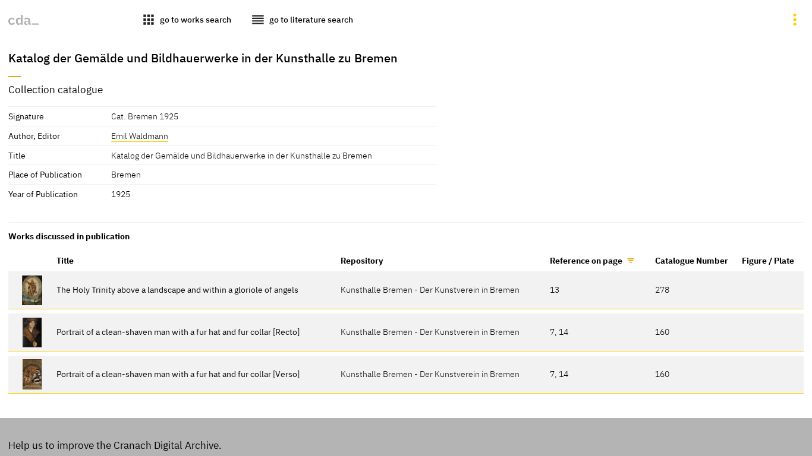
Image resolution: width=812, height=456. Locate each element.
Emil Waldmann (139, 135)
